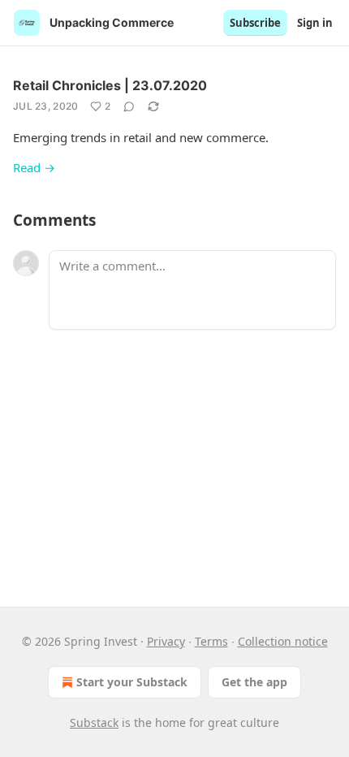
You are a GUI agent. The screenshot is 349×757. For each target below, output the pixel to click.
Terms (211, 641)
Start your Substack (131, 682)
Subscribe (255, 22)
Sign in (315, 22)
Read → (34, 167)
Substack (94, 722)
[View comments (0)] (129, 106)
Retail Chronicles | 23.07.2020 (110, 85)
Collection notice (283, 641)
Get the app (254, 682)
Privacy (166, 641)
